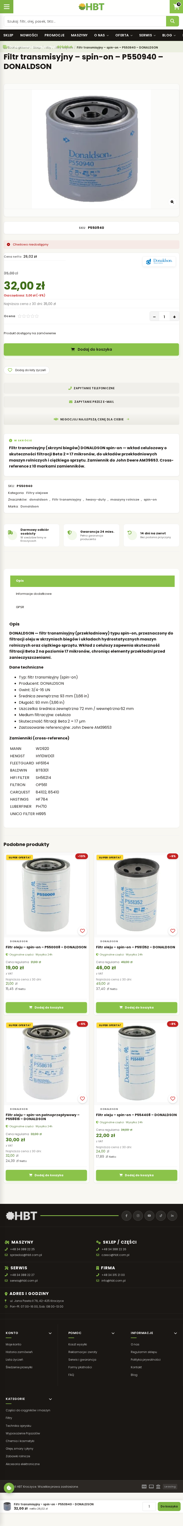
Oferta (122, 35)
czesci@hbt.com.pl (115, 1255)
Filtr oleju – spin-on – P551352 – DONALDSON (135, 947)
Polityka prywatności (146, 1360)
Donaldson (29, 506)
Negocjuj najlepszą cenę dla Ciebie (92, 419)
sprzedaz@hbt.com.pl (26, 1255)
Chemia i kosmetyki (20, 1441)
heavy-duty (96, 499)
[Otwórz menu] (6, 6)
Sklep (8, 35)
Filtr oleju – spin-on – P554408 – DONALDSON (136, 1115)
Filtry (9, 1418)
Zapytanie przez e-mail (94, 402)
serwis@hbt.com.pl (24, 1281)
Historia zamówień (19, 1352)
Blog (167, 35)
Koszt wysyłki (77, 1344)
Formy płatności (80, 1367)
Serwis (145, 35)
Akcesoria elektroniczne (23, 1464)
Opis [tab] (20, 580)
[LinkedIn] (172, 1216)
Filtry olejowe (37, 493)
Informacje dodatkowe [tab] (34, 593)
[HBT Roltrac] (91, 6)
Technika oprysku (18, 1426)
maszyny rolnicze (124, 499)
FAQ (71, 1375)
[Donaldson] (159, 261)
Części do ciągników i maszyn (28, 1410)
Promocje (54, 35)
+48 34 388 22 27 (22, 1275)
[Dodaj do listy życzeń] (82, 930)
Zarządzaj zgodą (9, 1488)
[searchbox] (85, 21)
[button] (27, 370)
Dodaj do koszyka (95, 349)
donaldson (38, 499)
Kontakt (136, 1367)
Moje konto (13, 1344)
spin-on (150, 499)
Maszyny (79, 35)
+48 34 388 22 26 (114, 1249)
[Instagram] (138, 1216)
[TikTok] (161, 1216)
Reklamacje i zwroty (82, 1352)
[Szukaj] (172, 21)
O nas (99, 35)
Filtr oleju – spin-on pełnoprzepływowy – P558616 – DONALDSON (43, 1117)
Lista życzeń (14, 1360)
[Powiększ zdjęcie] (172, 202)
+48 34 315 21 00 (113, 1275)
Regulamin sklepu (144, 1352)
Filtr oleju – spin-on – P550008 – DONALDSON (46, 947)
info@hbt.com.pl (114, 1281)
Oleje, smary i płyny (19, 1449)
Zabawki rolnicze (18, 1456)
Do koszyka (169, 1506)
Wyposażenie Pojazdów (23, 1433)
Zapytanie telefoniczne (94, 388)
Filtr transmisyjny (66, 499)
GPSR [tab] (20, 607)
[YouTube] (149, 1216)
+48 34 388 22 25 (22, 1249)
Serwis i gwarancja (82, 1360)
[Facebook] (127, 1216)
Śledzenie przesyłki (19, 1367)
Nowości (29, 35)
